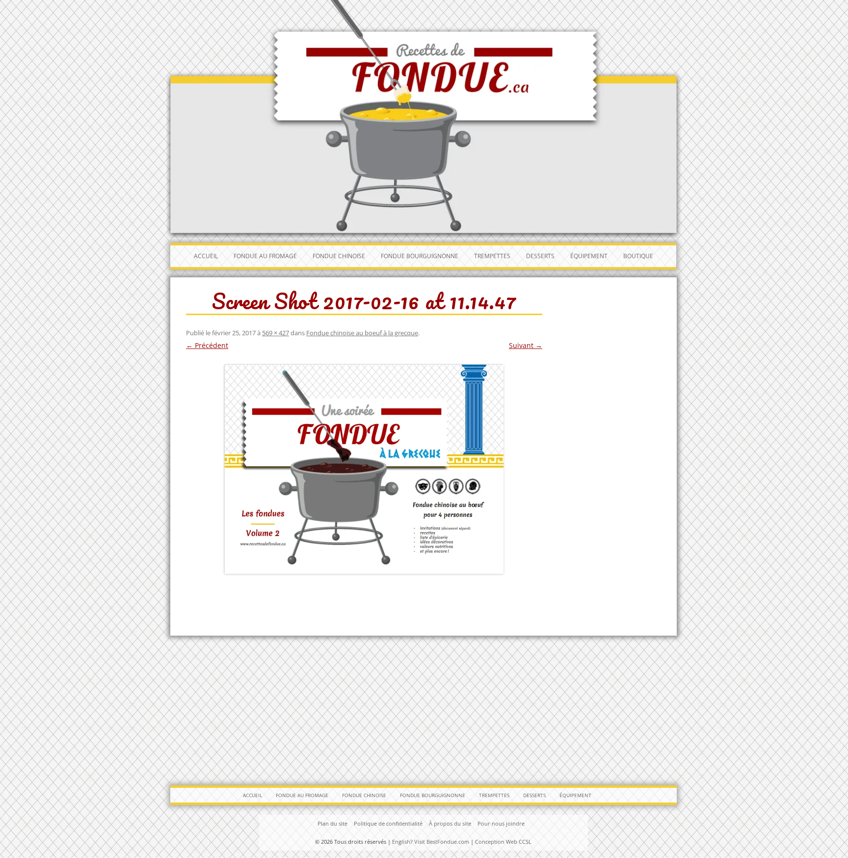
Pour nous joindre (501, 823)
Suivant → (525, 345)
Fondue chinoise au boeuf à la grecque (362, 332)
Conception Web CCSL (503, 841)
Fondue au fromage (265, 256)
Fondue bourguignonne (419, 256)
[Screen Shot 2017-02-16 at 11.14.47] (364, 469)
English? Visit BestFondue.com (430, 841)
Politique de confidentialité (388, 823)
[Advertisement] (424, 707)
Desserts (540, 256)
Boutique (638, 256)
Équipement (589, 256)
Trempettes (492, 256)
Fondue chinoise (339, 256)
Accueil (206, 256)
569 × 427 (275, 332)
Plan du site (332, 823)
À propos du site (450, 823)
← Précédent (207, 345)
